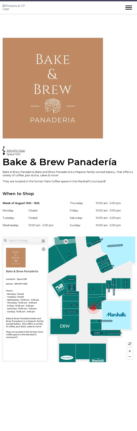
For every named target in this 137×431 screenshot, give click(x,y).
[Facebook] (4, 147)
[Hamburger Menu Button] (128, 7)
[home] (60, 7)
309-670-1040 (16, 150)
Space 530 (13, 154)
